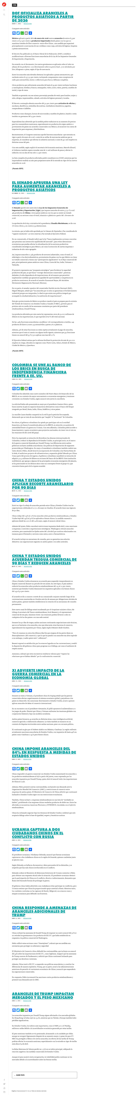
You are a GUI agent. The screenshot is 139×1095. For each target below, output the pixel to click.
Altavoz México (4, 4)
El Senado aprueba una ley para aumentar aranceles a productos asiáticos (41, 186)
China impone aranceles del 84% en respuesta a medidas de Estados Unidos (44, 752)
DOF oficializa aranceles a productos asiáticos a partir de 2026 (43, 17)
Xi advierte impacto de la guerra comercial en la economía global (38, 674)
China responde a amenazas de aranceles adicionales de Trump (44, 911)
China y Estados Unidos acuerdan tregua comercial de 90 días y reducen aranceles (44, 559)
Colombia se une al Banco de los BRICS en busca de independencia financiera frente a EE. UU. (41, 370)
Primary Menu (4, 10)
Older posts (19, 1075)
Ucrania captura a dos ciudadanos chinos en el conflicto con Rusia (37, 833)
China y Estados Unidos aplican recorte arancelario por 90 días (42, 484)
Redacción (28, 23)
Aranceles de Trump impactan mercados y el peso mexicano (43, 995)
